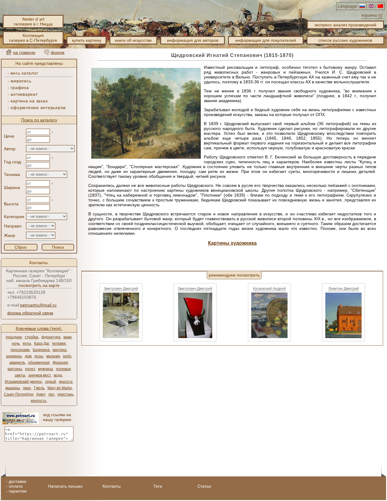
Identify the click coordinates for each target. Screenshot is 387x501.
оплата (16, 486)
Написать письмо (65, 486)
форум (57, 52)
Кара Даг (41, 343)
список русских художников (345, 40)
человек (59, 343)
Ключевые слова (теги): (39, 328)
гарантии (18, 491)
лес (51, 394)
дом (28, 356)
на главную (24, 52)
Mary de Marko (59, 388)
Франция (60, 362)
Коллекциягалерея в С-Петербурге (33, 38)
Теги (157, 486)
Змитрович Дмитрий (121, 289)
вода (58, 375)
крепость (38, 401)
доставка (17, 481)
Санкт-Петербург (18, 394)
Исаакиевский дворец (23, 382)
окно (27, 388)
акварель (17, 362)
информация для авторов (192, 40)
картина (60, 350)
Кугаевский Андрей (269, 289)
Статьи (204, 486)
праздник (14, 337)
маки (67, 337)
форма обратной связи (30, 312)
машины (12, 388)
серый (50, 382)
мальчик (53, 356)
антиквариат (24, 94)
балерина (41, 350)
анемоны (14, 356)
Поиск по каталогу (39, 120)
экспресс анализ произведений (345, 24)
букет (40, 394)
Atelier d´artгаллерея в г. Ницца (33, 21)
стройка (31, 337)
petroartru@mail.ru (38, 305)
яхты (27, 343)
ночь (16, 343)
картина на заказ (29, 100)
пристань (65, 394)
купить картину (86, 40)
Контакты (111, 486)
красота (66, 382)
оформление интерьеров (38, 107)
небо (67, 356)
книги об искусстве (133, 40)
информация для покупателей (265, 40)
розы (38, 356)
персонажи (20, 350)
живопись (21, 80)
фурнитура (50, 337)
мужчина (45, 369)
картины (15, 369)
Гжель (39, 388)
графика (20, 87)
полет (30, 369)
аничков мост (39, 375)
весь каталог (24, 73)
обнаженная (39, 362)
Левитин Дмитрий (343, 289)
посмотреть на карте (39, 285)
